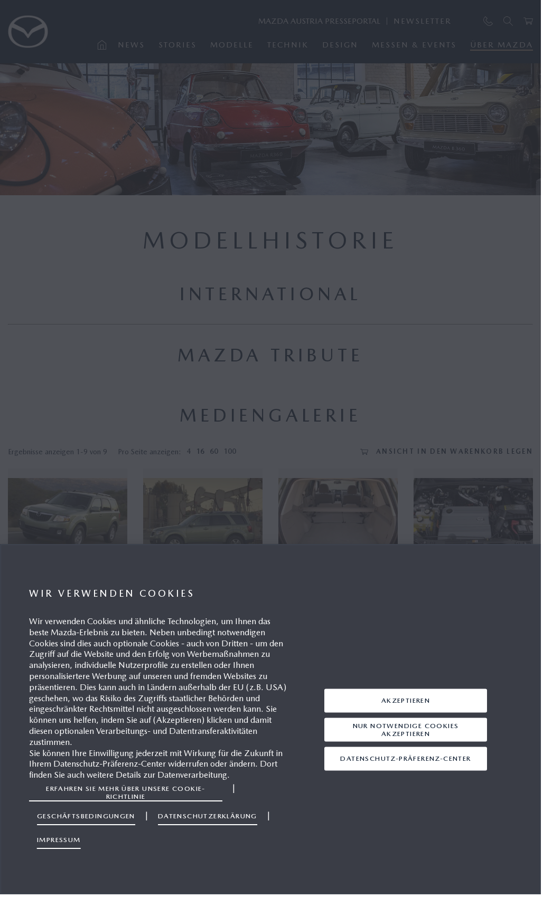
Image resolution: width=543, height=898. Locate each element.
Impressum (59, 840)
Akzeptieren (405, 700)
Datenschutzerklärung (207, 816)
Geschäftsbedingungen (86, 816)
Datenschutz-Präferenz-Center (405, 758)
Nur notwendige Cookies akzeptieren (406, 729)
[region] (270, 719)
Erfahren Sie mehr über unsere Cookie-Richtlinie (125, 792)
